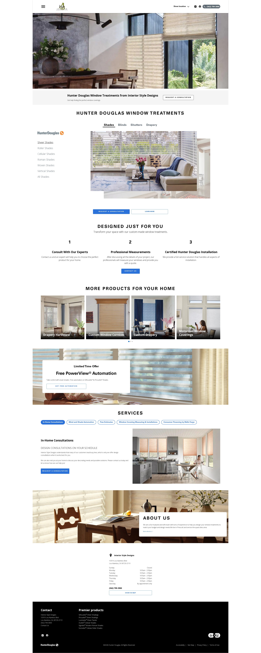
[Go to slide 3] (132, 341)
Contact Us (131, 271)
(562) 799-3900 (115, 588)
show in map (130, 593)
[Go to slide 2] (130, 341)
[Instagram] (195, 6)
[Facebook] (200, 6)
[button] (43, 6)
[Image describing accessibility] (214, 635)
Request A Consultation (111, 211)
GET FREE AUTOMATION (66, 386)
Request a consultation (55, 471)
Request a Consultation (178, 97)
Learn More (149, 211)
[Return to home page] (83, 6)
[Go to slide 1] (128, 341)
